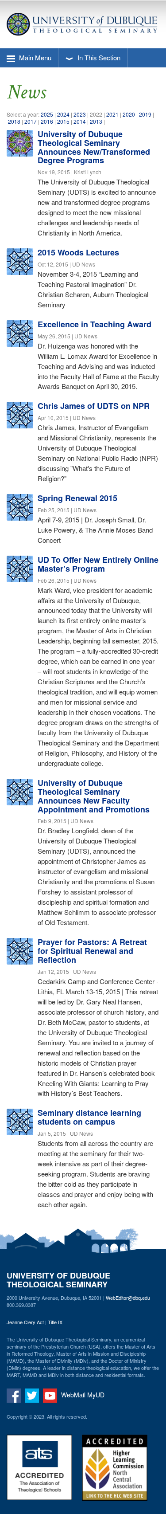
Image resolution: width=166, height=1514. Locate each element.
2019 (145, 114)
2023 (80, 114)
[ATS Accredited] (43, 1473)
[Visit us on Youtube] (51, 1394)
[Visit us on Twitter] (33, 1394)
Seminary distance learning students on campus (89, 1117)
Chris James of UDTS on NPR (94, 406)
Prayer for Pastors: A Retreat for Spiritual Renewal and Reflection (92, 950)
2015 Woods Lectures (78, 252)
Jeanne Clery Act (25, 1322)
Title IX (55, 1322)
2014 (79, 121)
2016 (47, 121)
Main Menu (34, 57)
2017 (30, 121)
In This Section (98, 57)
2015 (63, 121)
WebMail (73, 1394)
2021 (112, 114)
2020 (129, 114)
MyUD (95, 1394)
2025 (47, 114)
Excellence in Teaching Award (94, 324)
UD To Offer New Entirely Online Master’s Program (98, 564)
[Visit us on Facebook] (15, 1394)
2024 (63, 114)
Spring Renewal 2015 (77, 498)
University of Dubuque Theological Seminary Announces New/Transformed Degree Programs (94, 147)
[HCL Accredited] (118, 1473)
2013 (96, 121)
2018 (14, 121)
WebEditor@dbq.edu (128, 1297)
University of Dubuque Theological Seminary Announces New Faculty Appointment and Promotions (94, 796)
